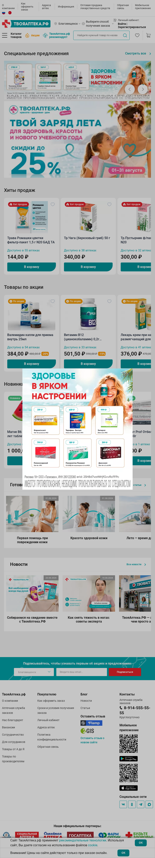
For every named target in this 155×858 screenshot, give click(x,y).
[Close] (128, 373)
